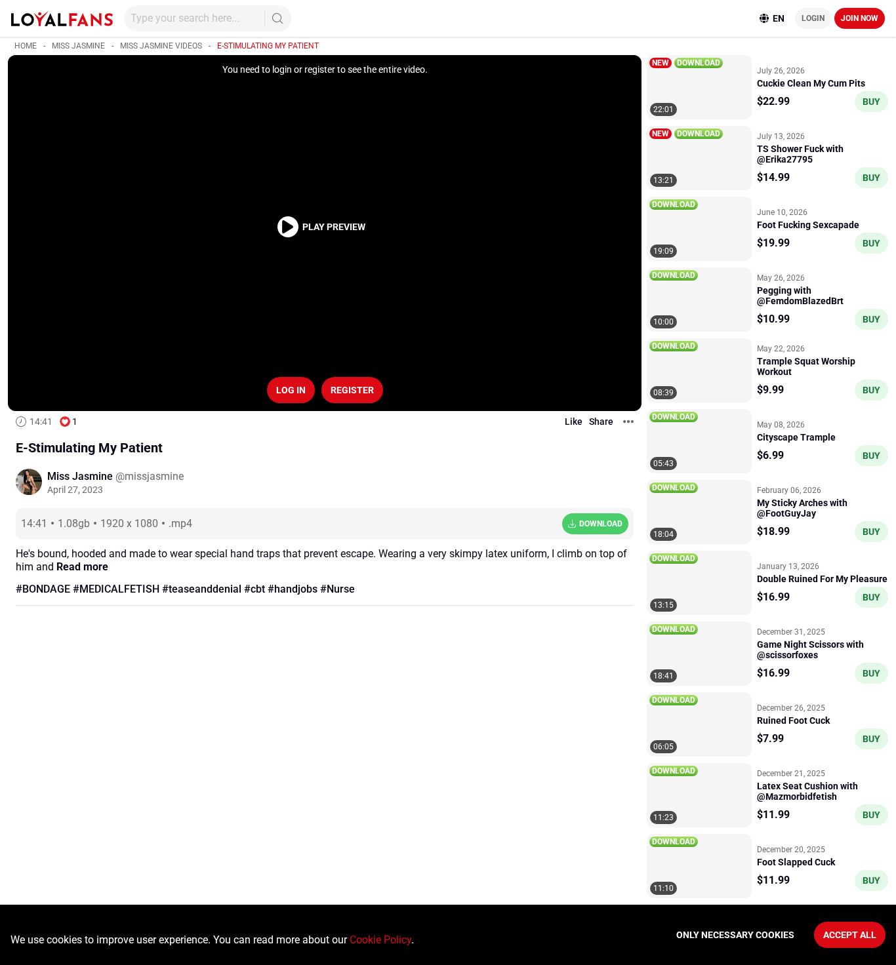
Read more (82, 567)
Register (352, 390)
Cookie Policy (380, 940)
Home (25, 45)
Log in (291, 390)
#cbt (254, 589)
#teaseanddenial (201, 589)
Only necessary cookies (735, 935)
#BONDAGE (43, 589)
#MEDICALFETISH (116, 589)
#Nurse (337, 589)
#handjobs (292, 589)
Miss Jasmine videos (161, 45)
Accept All (849, 935)
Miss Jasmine (78, 45)
